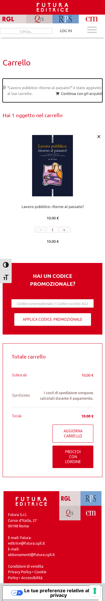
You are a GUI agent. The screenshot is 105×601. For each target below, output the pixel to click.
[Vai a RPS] (91, 498)
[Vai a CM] (91, 513)
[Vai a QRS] (69, 513)
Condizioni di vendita (25, 566)
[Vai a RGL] (69, 498)
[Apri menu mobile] (92, 30)
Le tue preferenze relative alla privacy (58, 593)
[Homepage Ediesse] (31, 500)
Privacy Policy (19, 571)
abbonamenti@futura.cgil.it (31, 554)
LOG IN (66, 30)
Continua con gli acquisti (81, 93)
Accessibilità (32, 577)
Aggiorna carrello (73, 433)
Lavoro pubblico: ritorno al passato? (53, 206)
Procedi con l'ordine (73, 456)
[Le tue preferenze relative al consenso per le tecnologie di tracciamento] (94, 590)
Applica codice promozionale (53, 319)
